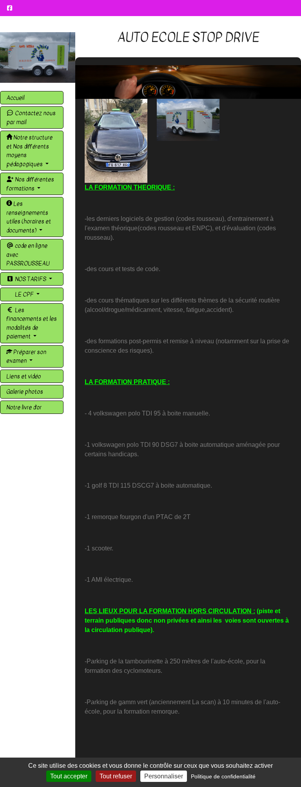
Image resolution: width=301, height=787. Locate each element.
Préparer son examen (26, 356)
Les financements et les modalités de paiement (31, 323)
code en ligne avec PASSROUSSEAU (27, 254)
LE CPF (24, 294)
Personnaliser (163, 776)
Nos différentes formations (30, 184)
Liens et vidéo (23, 376)
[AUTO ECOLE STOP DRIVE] (37, 57)
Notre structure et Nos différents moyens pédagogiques (29, 150)
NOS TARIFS (30, 279)
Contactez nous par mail (31, 117)
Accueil (15, 97)
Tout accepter (68, 776)
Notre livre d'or (24, 407)
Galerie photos (24, 391)
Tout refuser (116, 776)
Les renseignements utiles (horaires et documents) (28, 217)
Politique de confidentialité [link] (223, 776)
